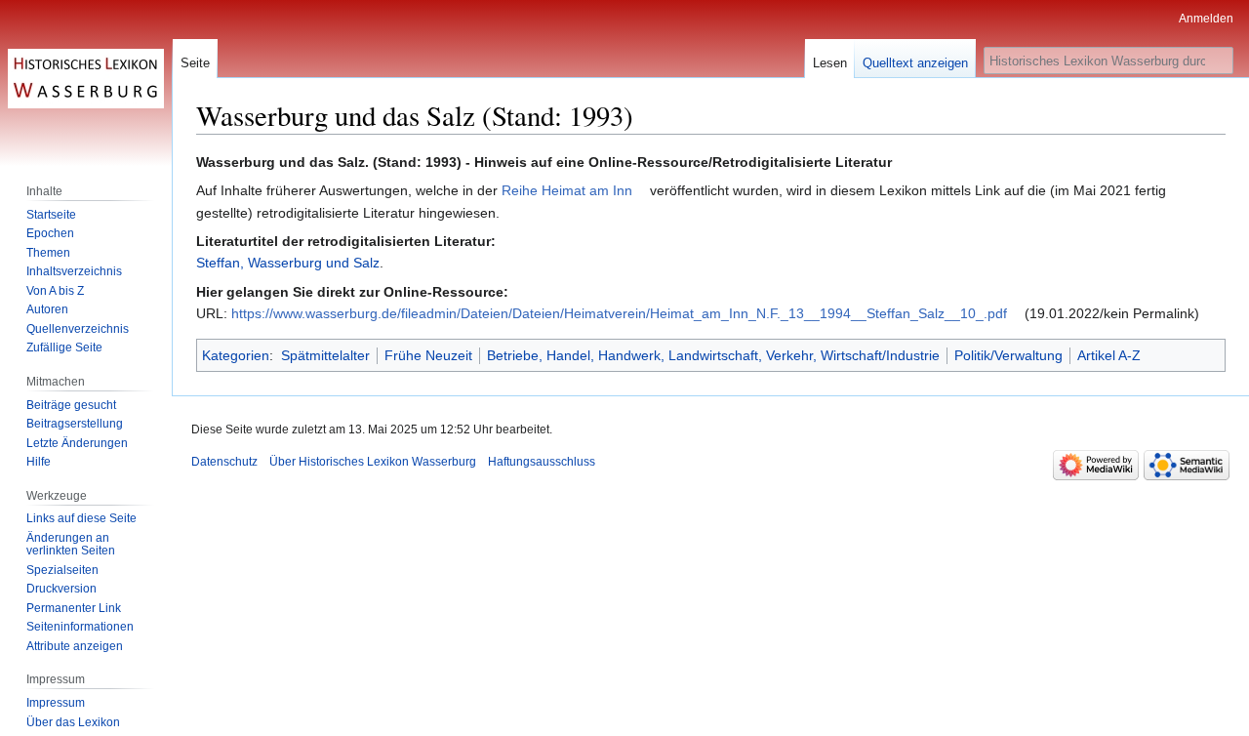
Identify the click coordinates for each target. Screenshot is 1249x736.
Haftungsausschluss (541, 462)
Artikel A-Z (1109, 355)
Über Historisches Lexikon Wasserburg (372, 462)
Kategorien (235, 355)
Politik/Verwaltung (1008, 355)
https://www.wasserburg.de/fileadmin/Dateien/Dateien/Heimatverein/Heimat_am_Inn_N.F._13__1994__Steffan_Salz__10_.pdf (619, 313)
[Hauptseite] (86, 78)
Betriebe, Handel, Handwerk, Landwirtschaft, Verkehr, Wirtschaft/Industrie (713, 355)
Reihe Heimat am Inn (567, 190)
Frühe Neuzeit (428, 355)
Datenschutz (224, 462)
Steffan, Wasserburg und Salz (288, 262)
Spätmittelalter (325, 355)
